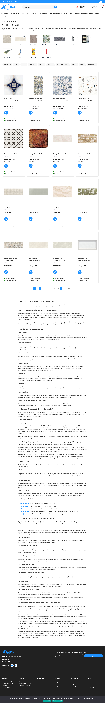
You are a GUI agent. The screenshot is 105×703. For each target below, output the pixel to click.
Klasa (81, 64)
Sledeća (69, 288)
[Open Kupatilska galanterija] (61, 13)
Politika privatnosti (57, 700)
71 (58, 288)
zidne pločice (59, 28)
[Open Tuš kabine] (36, 13)
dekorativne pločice (26, 30)
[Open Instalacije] (87, 13)
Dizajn (41, 64)
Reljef (73, 64)
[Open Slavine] (67, 13)
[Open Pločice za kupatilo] (21, 13)
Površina (49, 64)
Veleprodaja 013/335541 (24, 685)
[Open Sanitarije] (28, 13)
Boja (23, 64)
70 (54, 288)
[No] (102, 699)
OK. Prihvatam (47, 700)
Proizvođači (91, 64)
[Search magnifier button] (55, 7)
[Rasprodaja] (77, 7)
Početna (4, 21)
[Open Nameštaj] (6, 16)
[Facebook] (12, 665)
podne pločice (82, 28)
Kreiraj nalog (94, 6)
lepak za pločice (75, 30)
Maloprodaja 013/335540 (25, 683)
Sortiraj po (6, 64)
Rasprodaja (82, 6)
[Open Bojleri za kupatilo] (79, 13)
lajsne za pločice (91, 30)
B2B (100, 1)
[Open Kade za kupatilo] (47, 13)
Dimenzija (31, 64)
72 (63, 288)
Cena (15, 64)
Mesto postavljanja (62, 64)
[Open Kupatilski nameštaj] (99, 13)
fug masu (83, 30)
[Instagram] (16, 665)
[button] (6, 113)
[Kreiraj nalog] (89, 7)
